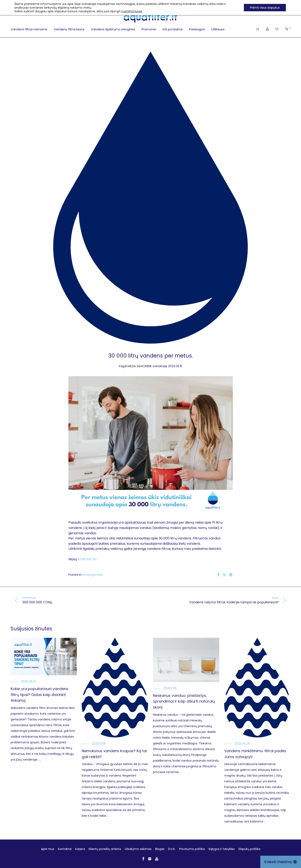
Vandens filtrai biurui (69, 29)
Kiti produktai (172, 29)
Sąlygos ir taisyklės (221, 849)
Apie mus (47, 849)
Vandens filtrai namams (29, 29)
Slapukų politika (249, 849)
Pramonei (148, 29)
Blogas (159, 849)
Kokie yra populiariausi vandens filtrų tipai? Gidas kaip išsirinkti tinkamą (39, 694)
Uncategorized (91, 575)
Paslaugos (197, 29)
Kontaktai (64, 849)
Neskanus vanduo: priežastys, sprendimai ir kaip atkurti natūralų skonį (184, 701)
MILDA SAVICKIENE (140, 366)
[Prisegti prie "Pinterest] (231, 575)
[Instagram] (150, 859)
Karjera (80, 849)
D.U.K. (171, 849)
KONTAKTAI (87, 559)
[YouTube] (157, 859)
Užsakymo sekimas (138, 849)
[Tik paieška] (258, 29)
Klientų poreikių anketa (105, 849)
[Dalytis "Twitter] (224, 575)
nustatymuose (131, 11)
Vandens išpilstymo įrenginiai (113, 29)
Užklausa (217, 29)
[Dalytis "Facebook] (218, 575)
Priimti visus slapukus (265, 8)
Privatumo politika (192, 849)
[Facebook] (143, 859)
